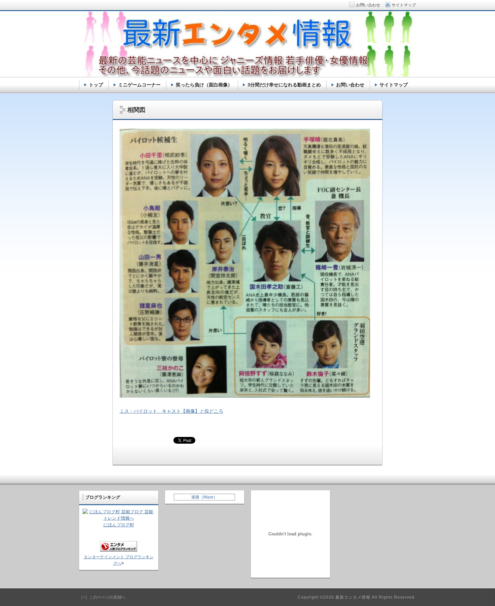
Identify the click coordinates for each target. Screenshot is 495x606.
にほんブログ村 (118, 524)
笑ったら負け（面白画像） (204, 84)
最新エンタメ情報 (352, 597)
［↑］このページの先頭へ (102, 597)
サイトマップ (394, 84)
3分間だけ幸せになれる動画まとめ (284, 84)
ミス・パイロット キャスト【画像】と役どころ (171, 411)
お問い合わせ (350, 84)
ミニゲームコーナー (139, 84)
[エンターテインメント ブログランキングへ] (118, 550)
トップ (96, 84)
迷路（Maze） (204, 497)
